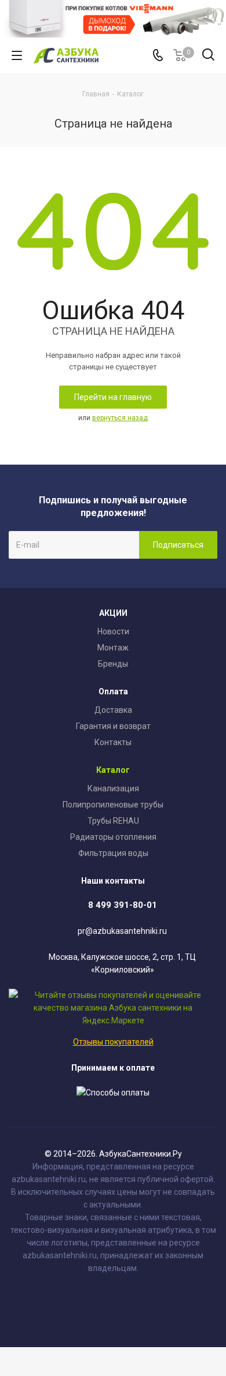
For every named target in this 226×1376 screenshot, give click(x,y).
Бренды (113, 663)
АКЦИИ (113, 613)
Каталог (113, 770)
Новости (113, 631)
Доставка (113, 710)
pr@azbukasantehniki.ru (122, 931)
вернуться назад (120, 418)
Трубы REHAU (113, 820)
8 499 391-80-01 (122, 905)
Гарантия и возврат (113, 726)
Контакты (113, 742)
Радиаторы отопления (113, 837)
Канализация (113, 788)
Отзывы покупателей (113, 1041)
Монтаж (113, 647)
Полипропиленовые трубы (113, 804)
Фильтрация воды (113, 853)
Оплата (113, 691)
